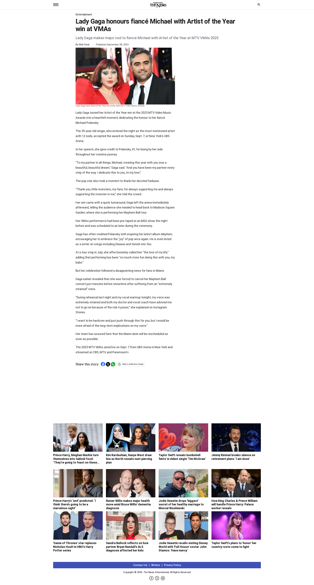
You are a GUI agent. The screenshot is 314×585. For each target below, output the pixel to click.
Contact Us (140, 565)
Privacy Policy (172, 565)
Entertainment (84, 14)
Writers (155, 565)
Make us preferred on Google (132, 364)
